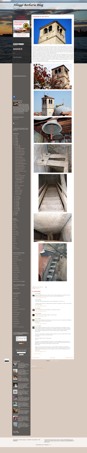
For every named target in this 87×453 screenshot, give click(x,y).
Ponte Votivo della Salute (19, 165)
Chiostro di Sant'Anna (18, 182)
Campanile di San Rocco (19, 169)
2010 (15, 144)
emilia (36, 293)
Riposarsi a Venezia (18, 191)
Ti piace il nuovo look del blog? (20, 160)
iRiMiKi (36, 313)
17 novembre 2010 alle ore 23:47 (40, 351)
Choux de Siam (15, 319)
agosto (16, 199)
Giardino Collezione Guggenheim (20, 163)
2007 (15, 214)
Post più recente (35, 357)
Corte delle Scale (21, 362)
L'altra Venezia (15, 256)
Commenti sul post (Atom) (54, 360)
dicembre (17, 145)
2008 (15, 213)
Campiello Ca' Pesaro (18, 190)
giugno (16, 202)
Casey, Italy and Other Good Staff (19, 309)
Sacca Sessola (17, 174)
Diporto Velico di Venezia (19, 185)
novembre (17, 147)
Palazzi (14, 241)
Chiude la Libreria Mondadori (20, 148)
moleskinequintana (16, 323)
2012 (15, 141)
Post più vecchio (69, 357)
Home (14, 10)
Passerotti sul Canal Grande (20, 168)
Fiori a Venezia (20, 396)
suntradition (15, 325)
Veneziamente (15, 258)
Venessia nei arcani (16, 272)
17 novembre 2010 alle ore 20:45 (40, 323)
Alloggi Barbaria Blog (28, 5)
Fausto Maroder (18, 281)
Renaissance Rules (16, 312)
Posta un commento (37, 353)
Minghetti (14, 298)
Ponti (14, 245)
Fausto (36, 325)
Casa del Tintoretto (21, 369)
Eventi (14, 229)
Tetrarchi (16, 184)
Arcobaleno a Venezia (21, 422)
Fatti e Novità (15, 231)
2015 (15, 136)
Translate (21, 45)
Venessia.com (15, 286)
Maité (36, 308)
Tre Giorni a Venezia (18, 156)
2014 (15, 138)
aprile (16, 205)
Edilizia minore (15, 227)
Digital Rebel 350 (16, 321)
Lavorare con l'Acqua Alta (19, 181)
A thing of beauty (16, 314)
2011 (15, 142)
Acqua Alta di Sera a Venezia (20, 159)
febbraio (16, 208)
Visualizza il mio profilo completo (18, 113)
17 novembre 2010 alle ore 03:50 (40, 297)
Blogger (50, 444)
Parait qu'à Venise (16, 270)
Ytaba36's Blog (15, 303)
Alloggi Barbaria (16, 220)
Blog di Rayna (15, 294)
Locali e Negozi (15, 234)
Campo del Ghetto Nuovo (19, 150)
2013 (15, 139)
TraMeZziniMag (15, 268)
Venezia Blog (15, 277)
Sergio (36, 318)
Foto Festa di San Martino (19, 177)
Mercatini (14, 238)
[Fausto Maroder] (14, 97)
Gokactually (15, 310)
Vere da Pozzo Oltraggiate (19, 154)
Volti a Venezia (17, 188)
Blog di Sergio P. (16, 300)
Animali (14, 222)
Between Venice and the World (18, 326)
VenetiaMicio (15, 265)
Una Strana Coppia (18, 193)
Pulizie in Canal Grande (22, 402)
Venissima (15, 263)
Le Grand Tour (15, 296)
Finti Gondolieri (17, 187)
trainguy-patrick (15, 307)
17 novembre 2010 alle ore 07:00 (40, 311)
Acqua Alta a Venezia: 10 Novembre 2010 (19, 179)
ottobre (16, 196)
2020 (15, 135)
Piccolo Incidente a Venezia (20, 151)
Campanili (37, 288)
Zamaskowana (15, 316)
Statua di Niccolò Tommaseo (20, 153)
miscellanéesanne (16, 305)
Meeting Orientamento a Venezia (20, 171)
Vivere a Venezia (16, 248)
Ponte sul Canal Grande (19, 157)
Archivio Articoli (19, 10)
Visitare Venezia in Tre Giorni (20, 166)
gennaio (16, 210)
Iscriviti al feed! (15, 118)
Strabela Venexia (16, 288)
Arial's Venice (15, 274)
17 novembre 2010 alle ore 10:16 (40, 316)
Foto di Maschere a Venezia (23, 416)
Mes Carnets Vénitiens (17, 254)
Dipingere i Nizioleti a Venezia (20, 175)
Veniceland (17, 172)
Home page (52, 357)
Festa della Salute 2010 (19, 162)
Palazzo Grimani (18, 194)
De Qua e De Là (16, 279)
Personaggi (15, 243)
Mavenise (14, 261)
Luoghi (14, 236)
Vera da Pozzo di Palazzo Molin (23, 383)
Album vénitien (15, 267)
